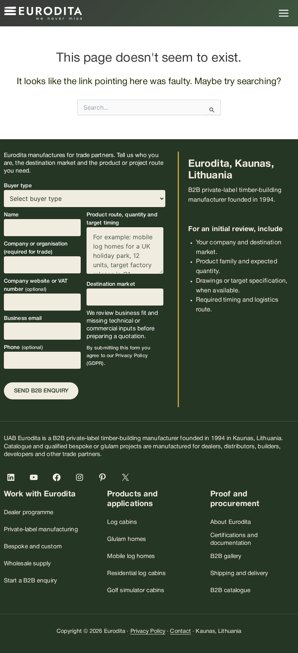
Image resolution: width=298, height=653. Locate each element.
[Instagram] (81, 477)
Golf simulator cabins (135, 590)
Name (11, 215)
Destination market (111, 284)
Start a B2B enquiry (30, 581)
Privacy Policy (147, 631)
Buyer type (18, 185)
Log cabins (122, 522)
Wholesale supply (27, 564)
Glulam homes (126, 539)
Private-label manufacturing (41, 529)
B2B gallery (225, 556)
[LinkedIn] (12, 477)
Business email (23, 318)
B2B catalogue (230, 590)
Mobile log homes (131, 556)
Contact (180, 631)
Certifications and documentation (234, 539)
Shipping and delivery (239, 573)
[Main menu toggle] (284, 13)
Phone (23, 347)
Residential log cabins (136, 573)
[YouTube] (35, 477)
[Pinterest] (104, 477)
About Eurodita (230, 522)
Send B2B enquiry (41, 391)
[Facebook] (58, 477)
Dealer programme (29, 512)
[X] (126, 477)
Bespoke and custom (33, 546)
